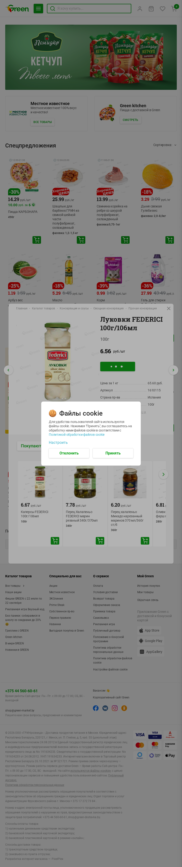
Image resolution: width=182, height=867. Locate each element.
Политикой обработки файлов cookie (77, 434)
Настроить (58, 442)
